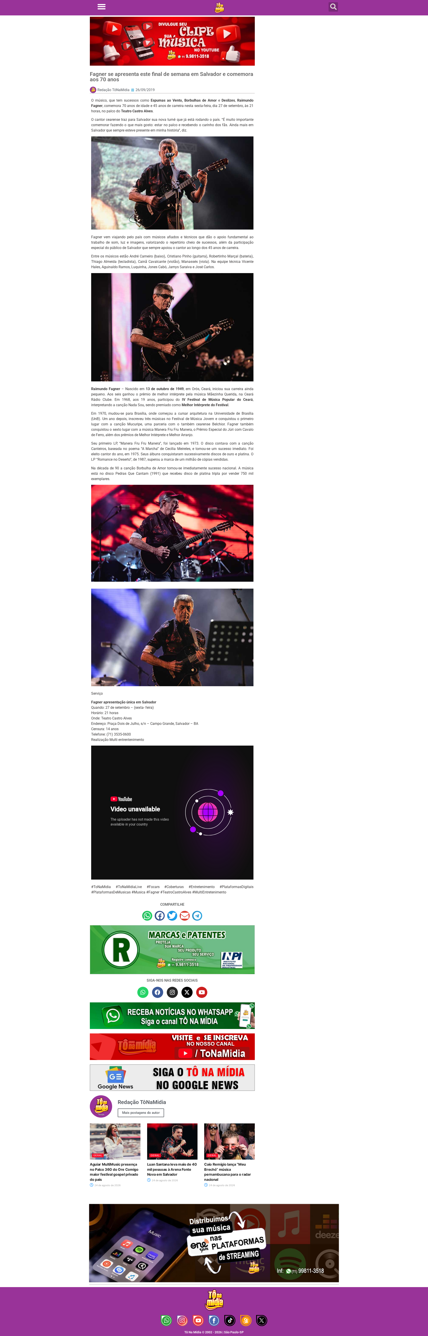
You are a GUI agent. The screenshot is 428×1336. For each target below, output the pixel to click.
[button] (101, 6)
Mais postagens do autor (141, 1113)
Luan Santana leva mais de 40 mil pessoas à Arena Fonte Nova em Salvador (172, 1169)
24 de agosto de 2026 (107, 1185)
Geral (97, 1155)
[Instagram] (172, 992)
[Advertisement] (299, 52)
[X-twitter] (187, 992)
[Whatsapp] (142, 992)
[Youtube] (201, 992)
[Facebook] (157, 992)
